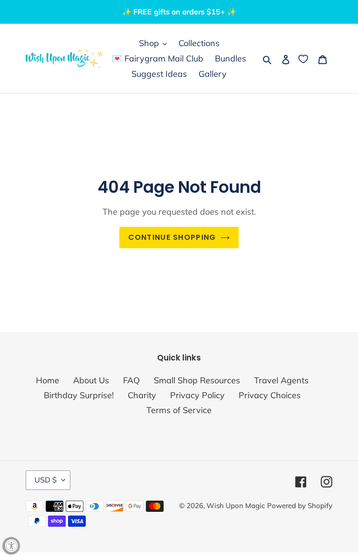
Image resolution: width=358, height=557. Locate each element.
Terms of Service (179, 410)
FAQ (131, 380)
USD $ (45, 479)
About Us (91, 380)
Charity (142, 395)
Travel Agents (281, 380)
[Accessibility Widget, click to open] (11, 546)
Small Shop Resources (197, 380)
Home (47, 380)
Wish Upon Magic (236, 505)
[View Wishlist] (304, 58)
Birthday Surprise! (79, 395)
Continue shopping (172, 237)
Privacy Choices (270, 395)
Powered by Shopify (299, 505)
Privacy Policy (197, 395)
